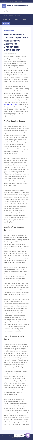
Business (18, 16)
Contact (6, 23)
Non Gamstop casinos (10, 104)
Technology (7, 19)
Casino (23, 19)
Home (5, 16)
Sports (16, 19)
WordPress (20, 437)
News (11, 16)
